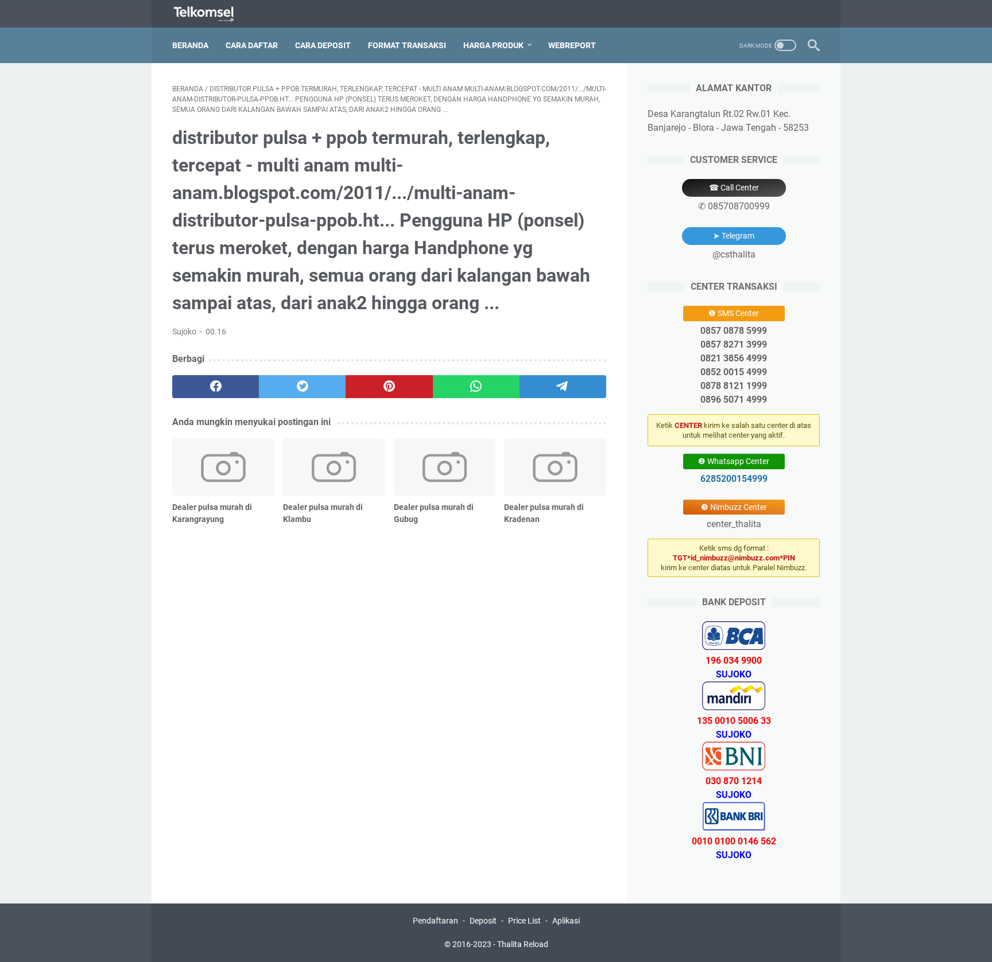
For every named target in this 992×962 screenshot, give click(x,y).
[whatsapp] (476, 386)
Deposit (483, 920)
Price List (524, 920)
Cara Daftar (252, 45)
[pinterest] (389, 386)
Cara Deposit (323, 45)
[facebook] (215, 386)
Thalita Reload (522, 944)
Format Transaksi (407, 45)
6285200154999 (734, 478)
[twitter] (302, 386)
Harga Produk (493, 45)
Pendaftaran (435, 920)
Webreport (572, 45)
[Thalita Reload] (211, 14)
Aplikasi (566, 920)
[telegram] (563, 386)
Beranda (190, 45)
